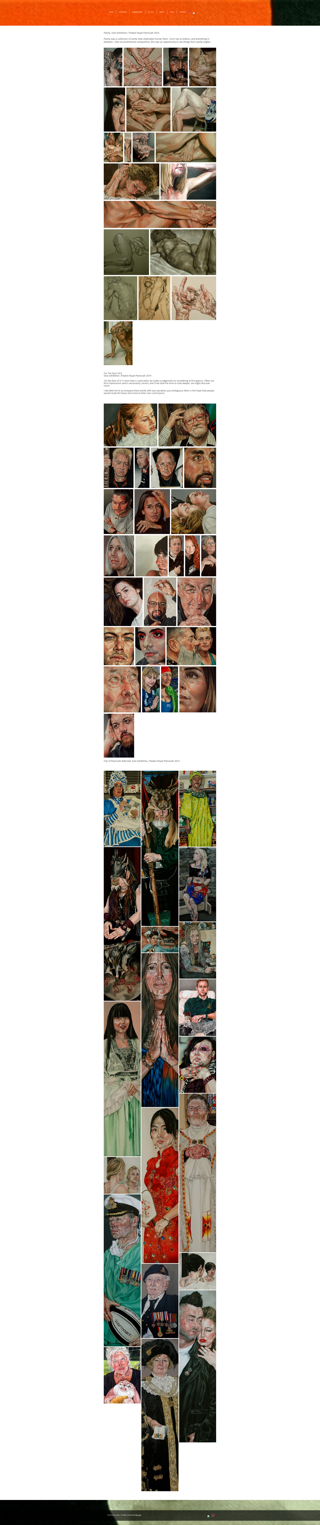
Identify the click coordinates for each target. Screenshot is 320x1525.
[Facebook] (194, 13)
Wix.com (138, 1515)
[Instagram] (190, 12)
